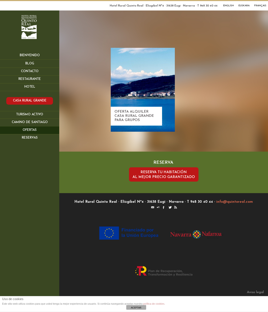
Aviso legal (255, 292)
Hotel (29, 86)
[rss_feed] (175, 207)
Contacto (30, 71)
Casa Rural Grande (29, 100)
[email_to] (152, 207)
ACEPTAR (136, 307)
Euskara (244, 5)
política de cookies (153, 303)
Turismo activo (29, 114)
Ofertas (30, 130)
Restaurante (29, 79)
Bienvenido (30, 55)
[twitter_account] (170, 207)
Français (260, 5)
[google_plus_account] (157, 207)
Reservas (30, 137)
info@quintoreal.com (234, 202)
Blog (29, 63)
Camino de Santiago (30, 122)
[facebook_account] (163, 207)
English (228, 5)
